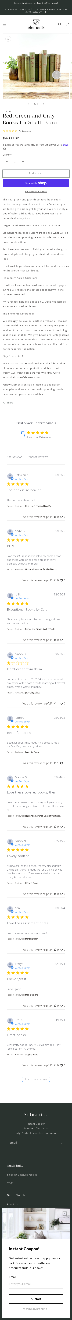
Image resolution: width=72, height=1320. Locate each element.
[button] (4, 24)
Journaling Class (32, 692)
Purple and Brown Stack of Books (40, 629)
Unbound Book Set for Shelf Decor (41, 569)
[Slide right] (44, 104)
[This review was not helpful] (61, 517)
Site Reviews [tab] (14, 457)
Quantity (7, 155)
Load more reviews (36, 1079)
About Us (12, 1204)
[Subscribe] (61, 1143)
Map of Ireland (31, 994)
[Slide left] (28, 104)
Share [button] (10, 402)
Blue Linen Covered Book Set (38, 506)
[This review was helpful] (55, 517)
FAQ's (10, 1182)
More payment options (36, 191)
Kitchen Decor (31, 883)
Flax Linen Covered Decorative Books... (43, 815)
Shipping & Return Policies (22, 1174)
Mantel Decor (31, 938)
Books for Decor (32, 752)
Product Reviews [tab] (37, 457)
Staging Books (31, 1054)
